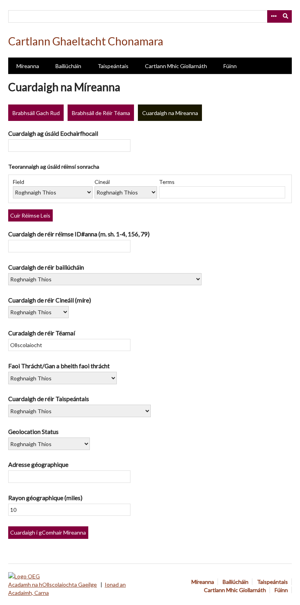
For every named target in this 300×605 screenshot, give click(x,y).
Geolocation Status (33, 431)
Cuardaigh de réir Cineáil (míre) (49, 300)
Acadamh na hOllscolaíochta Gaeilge (52, 584)
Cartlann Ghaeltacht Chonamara (85, 41)
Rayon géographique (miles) (45, 497)
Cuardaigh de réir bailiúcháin (46, 267)
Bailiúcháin (68, 66)
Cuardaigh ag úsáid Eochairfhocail (53, 133)
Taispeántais (113, 66)
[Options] (273, 16)
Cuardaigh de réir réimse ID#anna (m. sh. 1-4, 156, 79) (79, 234)
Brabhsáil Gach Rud (36, 113)
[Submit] (286, 16)
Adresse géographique (38, 464)
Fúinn (230, 66)
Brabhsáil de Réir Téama (101, 113)
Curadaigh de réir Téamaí (41, 333)
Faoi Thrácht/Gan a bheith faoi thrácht (59, 365)
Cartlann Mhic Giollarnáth (176, 66)
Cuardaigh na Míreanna (170, 113)
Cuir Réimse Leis (30, 215)
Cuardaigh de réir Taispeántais (48, 398)
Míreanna (27, 66)
